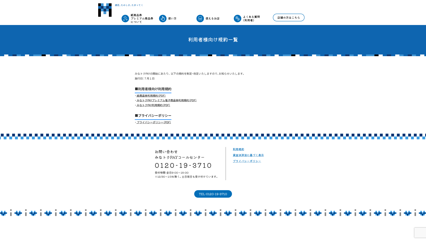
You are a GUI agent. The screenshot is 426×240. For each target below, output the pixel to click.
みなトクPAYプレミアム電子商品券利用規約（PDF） (166, 100)
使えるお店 (213, 18)
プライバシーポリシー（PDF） (153, 122)
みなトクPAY (105, 10)
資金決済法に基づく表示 (248, 155)
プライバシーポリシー (247, 161)
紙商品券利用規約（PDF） (151, 96)
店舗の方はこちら (288, 17)
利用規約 (238, 149)
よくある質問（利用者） (251, 18)
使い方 (172, 18)
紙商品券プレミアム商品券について (142, 18)
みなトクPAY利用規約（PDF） (153, 105)
